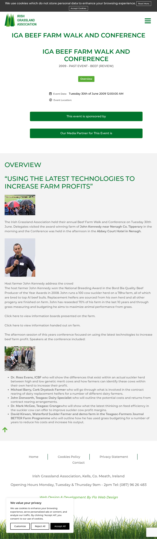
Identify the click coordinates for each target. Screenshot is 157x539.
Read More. (143, 3)
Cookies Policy (69, 457)
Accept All (60, 526)
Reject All (40, 526)
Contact (78, 462)
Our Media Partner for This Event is (86, 133)
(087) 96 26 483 (133, 485)
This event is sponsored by (86, 116)
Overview (86, 78)
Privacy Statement (114, 457)
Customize (20, 526)
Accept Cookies (78, 8)
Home (33, 457)
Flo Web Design (105, 497)
